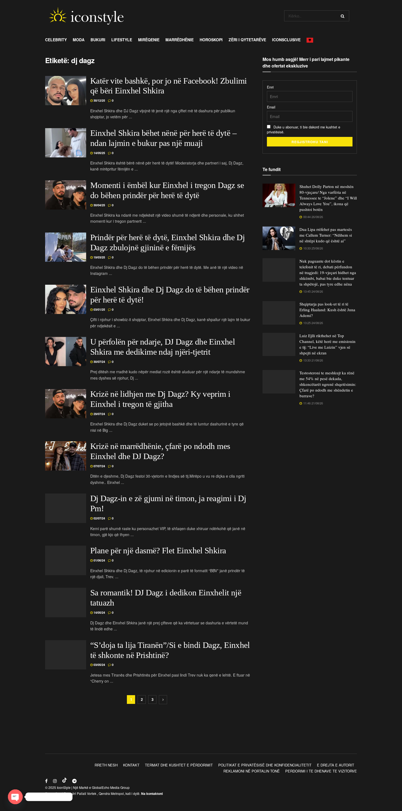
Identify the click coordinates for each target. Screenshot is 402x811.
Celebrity (56, 39)
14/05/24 (99, 612)
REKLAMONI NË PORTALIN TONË (251, 771)
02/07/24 (99, 518)
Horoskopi (211, 39)
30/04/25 (99, 205)
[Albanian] (311, 39)
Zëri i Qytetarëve (247, 39)
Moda (79, 39)
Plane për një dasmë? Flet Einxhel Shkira (158, 550)
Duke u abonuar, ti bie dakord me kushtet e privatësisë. (303, 129)
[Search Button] (343, 15)
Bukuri (98, 39)
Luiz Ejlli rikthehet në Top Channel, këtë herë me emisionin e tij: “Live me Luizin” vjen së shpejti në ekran (327, 344)
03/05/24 (99, 665)
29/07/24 (99, 414)
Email (271, 107)
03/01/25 (99, 309)
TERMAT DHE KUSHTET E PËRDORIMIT (179, 765)
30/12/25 (99, 100)
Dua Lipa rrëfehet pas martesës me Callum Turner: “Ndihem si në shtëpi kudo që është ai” (325, 235)
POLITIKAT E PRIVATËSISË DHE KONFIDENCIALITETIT (264, 765)
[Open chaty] (15, 796)
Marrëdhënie (179, 39)
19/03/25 (99, 257)
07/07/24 (99, 466)
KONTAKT (131, 765)
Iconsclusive (286, 39)
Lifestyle (121, 39)
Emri (270, 87)
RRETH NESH (106, 765)
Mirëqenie (148, 39)
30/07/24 (99, 362)
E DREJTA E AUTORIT (335, 765)
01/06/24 (99, 560)
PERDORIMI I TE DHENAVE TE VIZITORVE (321, 771)
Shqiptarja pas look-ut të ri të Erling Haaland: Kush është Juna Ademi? (327, 309)
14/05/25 (99, 153)
